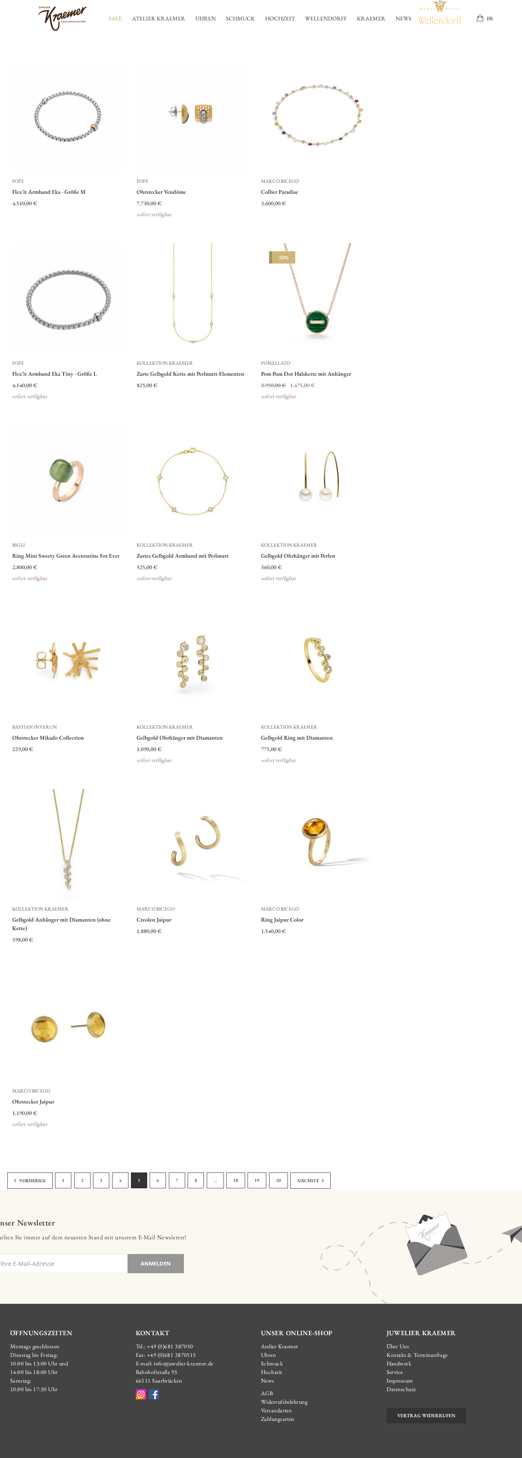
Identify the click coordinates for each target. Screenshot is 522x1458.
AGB (267, 1393)
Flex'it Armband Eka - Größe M (49, 191)
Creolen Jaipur (154, 919)
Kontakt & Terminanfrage (417, 1354)
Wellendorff (326, 18)
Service (395, 1372)
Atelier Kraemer (158, 18)
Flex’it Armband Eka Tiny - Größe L (54, 373)
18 (235, 1180)
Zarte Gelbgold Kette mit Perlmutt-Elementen (190, 373)
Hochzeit (280, 18)
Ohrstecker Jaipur (33, 1101)
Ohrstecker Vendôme (161, 191)
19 (256, 1180)
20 (278, 1180)
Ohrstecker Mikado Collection (48, 737)
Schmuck (240, 18)
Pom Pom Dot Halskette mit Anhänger (306, 373)
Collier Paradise (279, 191)
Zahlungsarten (277, 1419)
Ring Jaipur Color (282, 919)
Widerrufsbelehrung (284, 1401)
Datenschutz (401, 1389)
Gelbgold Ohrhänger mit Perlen (298, 555)
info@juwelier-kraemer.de (183, 1363)
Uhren (205, 18)
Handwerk (399, 1363)
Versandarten (276, 1410)
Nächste (308, 1180)
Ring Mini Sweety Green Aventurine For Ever (65, 555)
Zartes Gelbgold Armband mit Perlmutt (183, 555)
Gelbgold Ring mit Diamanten (297, 737)
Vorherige (32, 1180)
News (403, 18)
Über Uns (398, 1346)
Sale (115, 18)
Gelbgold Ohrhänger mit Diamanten (180, 737)
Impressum (400, 1380)
